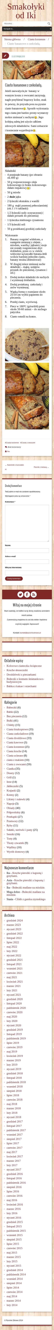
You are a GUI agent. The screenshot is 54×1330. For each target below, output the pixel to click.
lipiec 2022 (13, 942)
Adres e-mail (10, 556)
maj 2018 (12, 1104)
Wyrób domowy (16, 851)
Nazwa (8, 545)
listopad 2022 (14, 937)
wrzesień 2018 (15, 1086)
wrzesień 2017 (15, 1134)
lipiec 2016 (13, 1191)
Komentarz (10, 502)
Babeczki (12, 707)
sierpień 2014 (14, 1283)
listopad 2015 (14, 1226)
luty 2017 (12, 1165)
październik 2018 (16, 1082)
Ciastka (11, 768)
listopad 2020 (14, 1003)
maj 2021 (12, 977)
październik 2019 (16, 1038)
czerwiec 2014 (14, 1291)
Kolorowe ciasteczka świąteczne (24, 665)
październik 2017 (16, 1130)
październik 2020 (16, 1007)
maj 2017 (12, 1152)
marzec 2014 (14, 1300)
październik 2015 (16, 1230)
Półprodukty (14, 812)
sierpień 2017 (14, 1138)
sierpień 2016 (14, 1187)
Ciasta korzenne (36, 39)
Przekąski (12, 816)
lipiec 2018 (13, 1095)
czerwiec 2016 (14, 1195)
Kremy (10, 794)
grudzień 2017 (15, 1121)
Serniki (11, 834)
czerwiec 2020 (14, 1012)
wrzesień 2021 (15, 968)
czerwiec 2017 (14, 1147)
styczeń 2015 (14, 1265)
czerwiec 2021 (14, 972)
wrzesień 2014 (15, 1278)
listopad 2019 (14, 1034)
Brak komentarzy (14, 447)
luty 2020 (12, 1020)
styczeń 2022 (14, 955)
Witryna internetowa (13, 568)
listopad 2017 (14, 1125)
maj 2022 (12, 946)
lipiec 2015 (13, 1243)
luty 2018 (12, 1112)
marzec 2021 (14, 986)
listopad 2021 (14, 964)
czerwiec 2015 (14, 1248)
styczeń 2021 (14, 994)
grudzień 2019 (15, 1029)
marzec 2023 (14, 924)
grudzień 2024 (15, 920)
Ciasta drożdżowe (16, 738)
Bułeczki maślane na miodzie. (28, 887)
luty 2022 (12, 951)
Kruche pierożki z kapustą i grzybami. (24, 874)
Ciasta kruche (14, 751)
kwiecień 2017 (15, 1156)
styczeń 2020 (14, 1025)
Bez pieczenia (14, 716)
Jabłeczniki (13, 786)
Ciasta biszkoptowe (17, 729)
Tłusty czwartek (15, 842)
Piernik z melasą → (41, 467)
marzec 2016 (14, 1208)
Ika (8, 451)
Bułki (10, 720)
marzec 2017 (14, 1160)
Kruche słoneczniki (17, 670)
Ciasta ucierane (15, 755)
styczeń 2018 (14, 1117)
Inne (9, 781)
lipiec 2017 (13, 1143)
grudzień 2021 (15, 959)
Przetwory (12, 821)
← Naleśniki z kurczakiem (14, 467)
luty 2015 (12, 1261)
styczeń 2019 (14, 1069)
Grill (9, 777)
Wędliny (11, 847)
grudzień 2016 (15, 1173)
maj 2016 (12, 1200)
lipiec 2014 (13, 1287)
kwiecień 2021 (15, 981)
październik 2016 (16, 1182)
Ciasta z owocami (28, 443)
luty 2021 (12, 990)
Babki (10, 711)
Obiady (11, 808)
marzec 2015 (14, 1256)
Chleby (11, 724)
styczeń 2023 (14, 929)
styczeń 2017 (14, 1169)
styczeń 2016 (14, 1217)
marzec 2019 (14, 1060)
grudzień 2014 (15, 1270)
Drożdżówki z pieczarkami (21, 674)
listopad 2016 (14, 1178)
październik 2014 (16, 1274)
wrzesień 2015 (15, 1235)
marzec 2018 (14, 1108)
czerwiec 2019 (14, 1047)
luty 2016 (12, 1213)
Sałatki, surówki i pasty (19, 829)
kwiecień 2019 (15, 1055)
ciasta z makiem (15, 759)
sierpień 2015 (14, 1239)
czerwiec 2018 (14, 1099)
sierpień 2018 (14, 1090)
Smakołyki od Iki (26, 11)
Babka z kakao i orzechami (21, 686)
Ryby (10, 825)
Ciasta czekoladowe (17, 733)
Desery (10, 773)
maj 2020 (12, 1016)
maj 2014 (12, 1296)
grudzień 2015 (15, 1222)
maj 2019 (12, 1051)
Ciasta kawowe (15, 742)
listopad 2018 (14, 1077)
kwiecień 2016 (15, 1204)
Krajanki (11, 790)
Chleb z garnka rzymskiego (30, 899)
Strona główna (12, 39)
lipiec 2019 (13, 1042)
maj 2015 (12, 1252)
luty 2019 (12, 1064)
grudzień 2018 (15, 1073)
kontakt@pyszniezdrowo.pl (30, 633)
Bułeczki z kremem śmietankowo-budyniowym (25, 680)
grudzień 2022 (15, 933)
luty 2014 (12, 1305)
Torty (10, 838)
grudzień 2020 (15, 999)
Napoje (11, 803)
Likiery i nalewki (16, 799)
